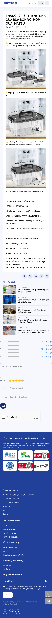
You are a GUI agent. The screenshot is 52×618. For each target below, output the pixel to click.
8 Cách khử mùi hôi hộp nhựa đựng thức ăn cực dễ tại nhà (33, 291)
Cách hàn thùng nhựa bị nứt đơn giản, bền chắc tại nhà (33, 301)
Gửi (3, 406)
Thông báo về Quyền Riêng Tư (13, 555)
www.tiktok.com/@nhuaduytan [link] (26, 210)
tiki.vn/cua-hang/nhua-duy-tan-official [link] (27, 228)
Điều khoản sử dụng (10, 547)
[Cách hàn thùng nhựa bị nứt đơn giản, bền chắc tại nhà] (9, 299)
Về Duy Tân (6, 506)
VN (32, 3)
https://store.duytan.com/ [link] (26, 238)
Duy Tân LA (6, 569)
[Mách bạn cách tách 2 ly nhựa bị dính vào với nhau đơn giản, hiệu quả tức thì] (9, 330)
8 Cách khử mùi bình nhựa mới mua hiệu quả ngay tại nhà (33, 311)
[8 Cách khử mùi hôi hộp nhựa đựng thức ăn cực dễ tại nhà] (9, 289)
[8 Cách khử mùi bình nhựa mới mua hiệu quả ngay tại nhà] (9, 309)
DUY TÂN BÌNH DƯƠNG (10, 537)
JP (36, 3)
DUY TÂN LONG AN (9, 533)
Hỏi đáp (5, 551)
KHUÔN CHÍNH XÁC (9, 529)
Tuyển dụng (7, 510)
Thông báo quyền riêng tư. (31, 588)
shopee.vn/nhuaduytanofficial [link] (27, 215)
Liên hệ (5, 514)
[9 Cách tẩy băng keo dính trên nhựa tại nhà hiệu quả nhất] (9, 320)
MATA (5, 525)
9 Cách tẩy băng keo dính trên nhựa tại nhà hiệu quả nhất (33, 321)
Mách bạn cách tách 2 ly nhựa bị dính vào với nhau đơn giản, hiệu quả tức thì (33, 331)
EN (29, 3)
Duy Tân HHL (7, 565)
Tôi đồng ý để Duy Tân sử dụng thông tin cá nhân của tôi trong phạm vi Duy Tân (26, 587)
